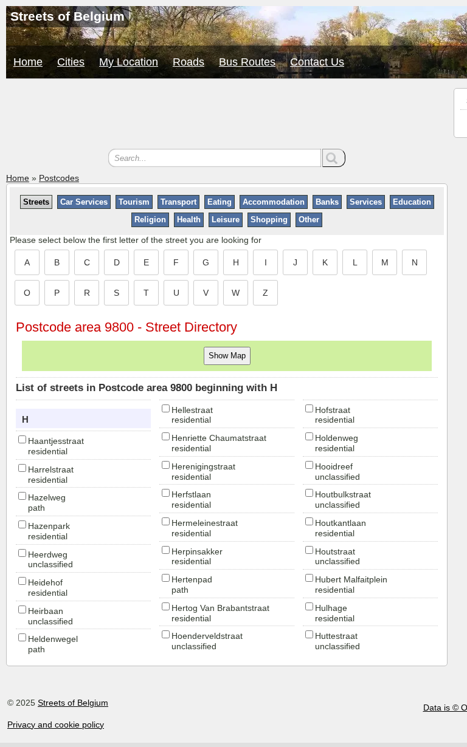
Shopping (269, 219)
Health (189, 219)
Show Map (227, 355)
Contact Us (317, 62)
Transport (178, 201)
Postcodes (59, 178)
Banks (327, 201)
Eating (219, 201)
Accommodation (274, 201)
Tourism (134, 201)
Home (28, 62)
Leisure (226, 219)
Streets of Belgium (73, 703)
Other (309, 219)
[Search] (333, 158)
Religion (150, 219)
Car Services (84, 201)
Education (412, 201)
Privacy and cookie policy (55, 724)
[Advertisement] (227, 115)
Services (366, 201)
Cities (71, 62)
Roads (188, 62)
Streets (36, 201)
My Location (128, 62)
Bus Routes (247, 62)
